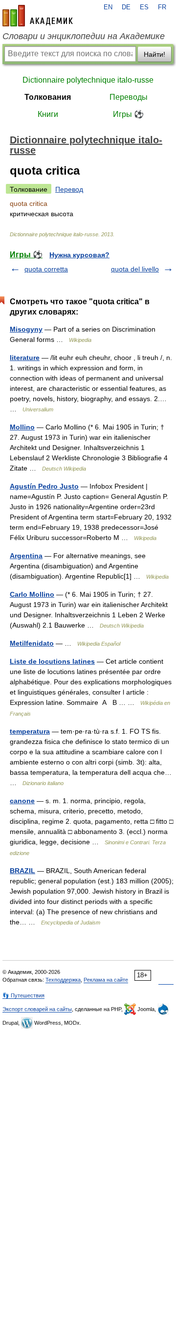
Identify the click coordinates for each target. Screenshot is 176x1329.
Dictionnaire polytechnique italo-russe (88, 80)
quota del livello (135, 269)
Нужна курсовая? (79, 255)
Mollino (22, 427)
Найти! (154, 54)
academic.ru (37, 15)
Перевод (69, 189)
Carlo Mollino (32, 594)
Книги (48, 114)
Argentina (26, 556)
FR (162, 7)
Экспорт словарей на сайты (37, 1009)
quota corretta (46, 269)
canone (22, 801)
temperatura (30, 731)
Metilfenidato (32, 643)
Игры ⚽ (128, 114)
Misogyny (26, 329)
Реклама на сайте (106, 980)
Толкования (47, 97)
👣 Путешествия (23, 995)
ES (144, 7)
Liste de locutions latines (52, 661)
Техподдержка (63, 980)
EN (108, 7)
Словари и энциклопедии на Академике (83, 36)
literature (25, 357)
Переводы (129, 97)
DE (126, 7)
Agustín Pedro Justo (44, 486)
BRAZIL (22, 871)
